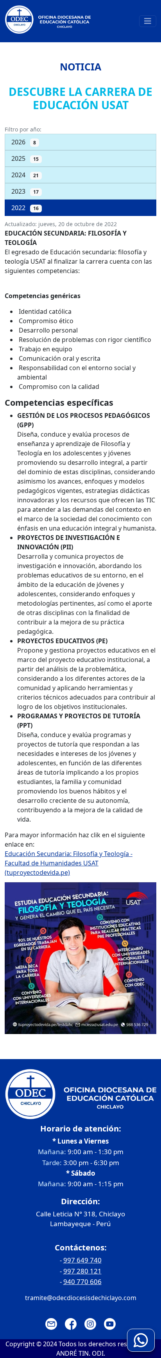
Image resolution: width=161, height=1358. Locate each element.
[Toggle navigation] (147, 21)
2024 (25, 175)
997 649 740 (82, 1259)
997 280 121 (82, 1270)
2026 (23, 142)
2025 (25, 158)
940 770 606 (82, 1281)
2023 (25, 191)
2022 (25, 207)
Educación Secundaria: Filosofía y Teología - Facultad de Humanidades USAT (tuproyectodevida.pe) (68, 863)
